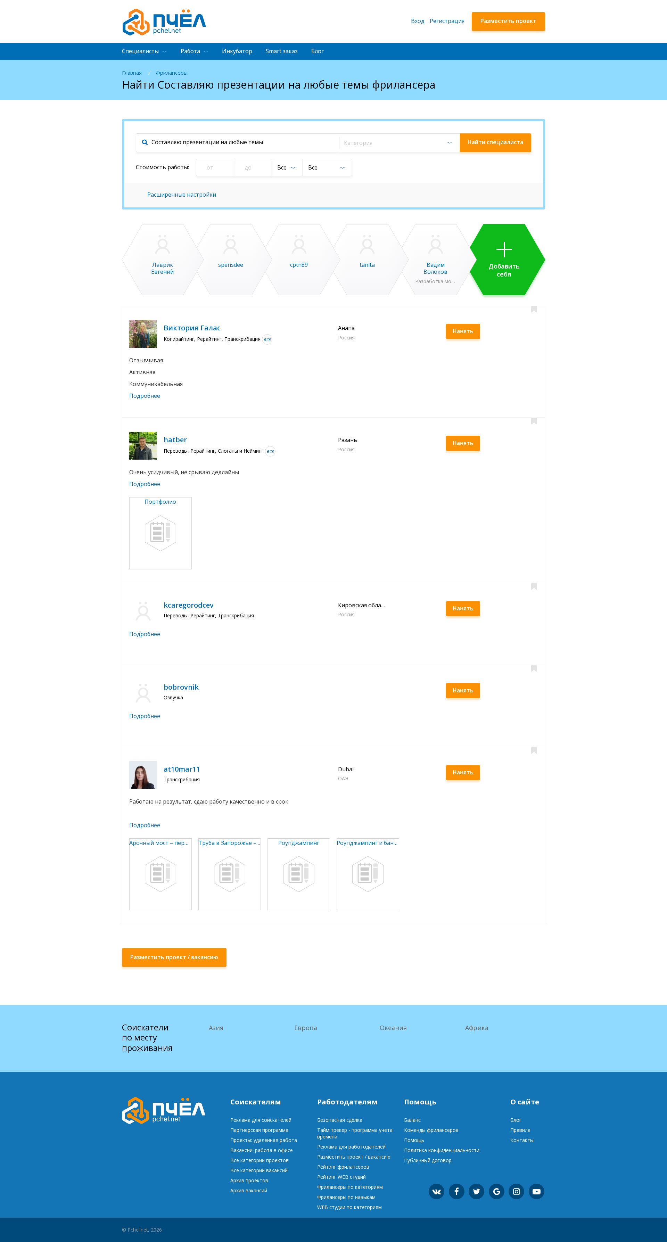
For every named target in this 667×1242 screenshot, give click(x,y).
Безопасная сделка (339, 1120)
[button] (399, 142)
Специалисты (140, 51)
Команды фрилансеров (431, 1130)
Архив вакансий (248, 1190)
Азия (216, 1027)
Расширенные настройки (181, 194)
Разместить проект (508, 21)
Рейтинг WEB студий (341, 1177)
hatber (175, 439)
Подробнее (144, 396)
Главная (132, 72)
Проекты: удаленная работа (263, 1140)
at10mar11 (182, 769)
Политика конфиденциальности (441, 1150)
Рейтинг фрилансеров (343, 1166)
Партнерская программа (259, 1130)
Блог (317, 51)
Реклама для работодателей (351, 1146)
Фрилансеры (172, 72)
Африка (476, 1027)
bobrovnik (181, 687)
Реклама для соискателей (260, 1120)
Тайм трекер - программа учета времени (355, 1133)
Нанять (463, 331)
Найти (495, 142)
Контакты (522, 1140)
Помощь (414, 1140)
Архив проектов (249, 1180)
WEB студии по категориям (349, 1207)
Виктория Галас (192, 327)
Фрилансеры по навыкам (346, 1197)
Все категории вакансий (259, 1170)
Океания (393, 1027)
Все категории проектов (259, 1160)
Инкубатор (237, 51)
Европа (305, 1027)
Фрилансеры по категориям (350, 1187)
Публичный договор (428, 1160)
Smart (282, 51)
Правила (520, 1130)
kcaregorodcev (189, 605)
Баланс (412, 1120)
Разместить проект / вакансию (353, 1156)
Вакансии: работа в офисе (261, 1150)
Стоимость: (162, 167)
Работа (190, 51)
